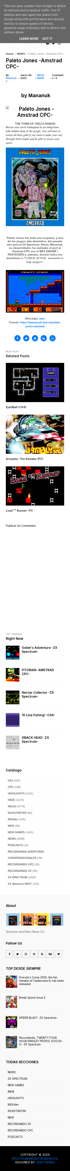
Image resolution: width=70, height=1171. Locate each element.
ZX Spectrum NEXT (20, 883)
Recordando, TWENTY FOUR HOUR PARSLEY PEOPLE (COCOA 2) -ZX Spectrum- (40, 1041)
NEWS (21, 53)
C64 (10, 780)
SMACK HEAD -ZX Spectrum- (35, 739)
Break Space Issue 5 (32, 997)
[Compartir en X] (26, 338)
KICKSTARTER (17, 812)
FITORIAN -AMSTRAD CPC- (38, 672)
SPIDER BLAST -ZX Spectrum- (38, 1017)
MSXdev (13, 819)
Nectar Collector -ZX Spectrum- (38, 694)
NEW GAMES (16, 832)
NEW (11, 825)
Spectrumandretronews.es (35, 1158)
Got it (47, 39)
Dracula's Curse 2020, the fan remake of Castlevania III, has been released (41, 981)
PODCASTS (15, 845)
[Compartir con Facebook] (17, 338)
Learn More (28, 39)
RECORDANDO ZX (20, 870)
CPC (10, 787)
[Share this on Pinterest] (35, 338)
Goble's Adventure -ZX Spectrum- (39, 649)
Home (9, 53)
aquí (42, 318)
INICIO (41, 75)
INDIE (11, 799)
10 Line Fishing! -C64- (38, 715)
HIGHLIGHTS (16, 793)
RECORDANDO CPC (21, 864)
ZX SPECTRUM (17, 877)
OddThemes (45, 1162)
